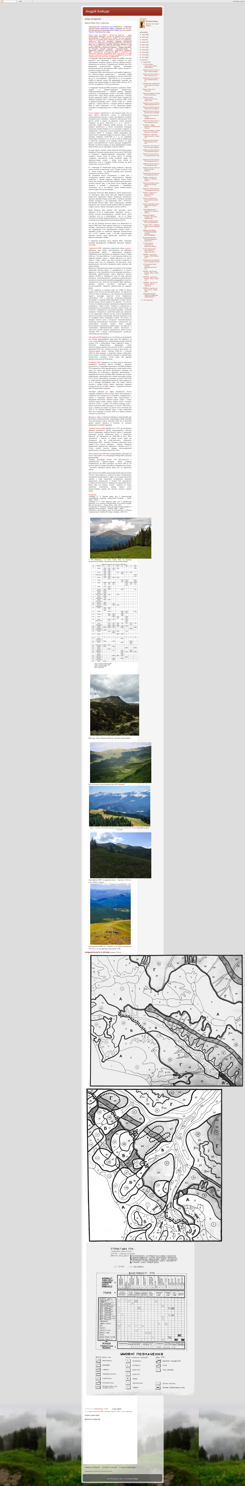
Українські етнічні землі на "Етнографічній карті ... (151, 164)
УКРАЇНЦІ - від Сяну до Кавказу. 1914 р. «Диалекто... (150, 284)
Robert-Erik (128, 828)
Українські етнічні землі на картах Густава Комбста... (151, 169)
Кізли (118, 1411)
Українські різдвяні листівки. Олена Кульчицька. (151, 94)
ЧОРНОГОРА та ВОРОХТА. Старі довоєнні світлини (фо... (151, 85)
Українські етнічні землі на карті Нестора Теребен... (151, 146)
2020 (143, 50)
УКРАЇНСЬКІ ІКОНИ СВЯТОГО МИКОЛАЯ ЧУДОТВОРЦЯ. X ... (150, 295)
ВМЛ (101, 1411)
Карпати (113, 1411)
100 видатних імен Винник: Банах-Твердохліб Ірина (151, 260)
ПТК (94, 39)
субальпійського (106, 38)
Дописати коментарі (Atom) (103, 1471)
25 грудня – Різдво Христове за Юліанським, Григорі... (151, 126)
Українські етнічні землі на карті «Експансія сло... (151, 74)
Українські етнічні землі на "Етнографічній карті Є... (151, 160)
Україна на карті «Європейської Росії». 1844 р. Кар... (150, 99)
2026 (143, 34)
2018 (143, 55)
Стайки (91, 46)
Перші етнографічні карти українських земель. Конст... (151, 184)
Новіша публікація (92, 1467)
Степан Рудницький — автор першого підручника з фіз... (150, 250)
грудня (145, 62)
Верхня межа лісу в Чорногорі (149, 90)
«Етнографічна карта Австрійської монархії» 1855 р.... (151, 211)
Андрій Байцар (97, 11)
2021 (143, 47)
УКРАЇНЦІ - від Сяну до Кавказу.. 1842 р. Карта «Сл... (151, 278)
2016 (143, 60)
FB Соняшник (119, 784)
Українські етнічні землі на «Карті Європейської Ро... (151, 103)
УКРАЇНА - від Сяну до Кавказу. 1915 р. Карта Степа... (150, 273)
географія (107, 1411)
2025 (143, 37)
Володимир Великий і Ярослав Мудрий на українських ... (150, 239)
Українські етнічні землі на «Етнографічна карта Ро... (151, 79)
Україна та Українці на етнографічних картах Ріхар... (150, 200)
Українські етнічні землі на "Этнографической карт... (151, 189)
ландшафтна (119, 50)
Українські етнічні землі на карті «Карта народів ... (151, 70)
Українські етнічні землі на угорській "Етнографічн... (151, 107)
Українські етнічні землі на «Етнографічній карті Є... (151, 150)
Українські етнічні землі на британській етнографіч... (151, 111)
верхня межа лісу (94, 1411)
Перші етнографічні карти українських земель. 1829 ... (151, 205)
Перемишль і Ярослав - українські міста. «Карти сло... (151, 136)
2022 (143, 45)
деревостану (93, 43)
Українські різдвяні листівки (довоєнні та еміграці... (151, 131)
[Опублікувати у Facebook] (119, 1409)
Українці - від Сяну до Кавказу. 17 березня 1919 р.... (150, 179)
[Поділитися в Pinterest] (120, 1409)
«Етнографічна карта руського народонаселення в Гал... (150, 266)
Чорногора (105, 46)
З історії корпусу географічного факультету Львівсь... (150, 245)
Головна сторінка (109, 1467)
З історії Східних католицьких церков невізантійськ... (150, 66)
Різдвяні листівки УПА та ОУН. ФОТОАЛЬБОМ (150, 221)
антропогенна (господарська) (104, 52)
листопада (146, 300)
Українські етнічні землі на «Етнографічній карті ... (151, 121)
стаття (123, 1411)
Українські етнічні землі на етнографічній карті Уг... (151, 174)
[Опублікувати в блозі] (115, 1409)
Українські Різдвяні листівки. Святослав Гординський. (150, 216)
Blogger (135, 1478)
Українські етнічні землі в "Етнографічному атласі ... (151, 155)
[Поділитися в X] (117, 1409)
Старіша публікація (127, 1467)
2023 (143, 42)
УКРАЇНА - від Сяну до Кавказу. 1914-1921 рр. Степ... (151, 256)
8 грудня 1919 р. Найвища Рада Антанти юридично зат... (151, 226)
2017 (143, 57)
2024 (143, 39)
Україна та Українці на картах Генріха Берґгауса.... (150, 194)
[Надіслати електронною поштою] (113, 1409)
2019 (143, 52)
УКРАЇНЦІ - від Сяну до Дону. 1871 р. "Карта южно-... (150, 289)
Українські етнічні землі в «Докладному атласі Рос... (150, 142)
